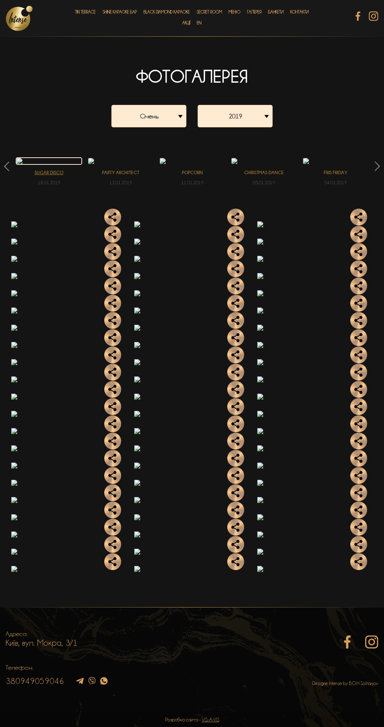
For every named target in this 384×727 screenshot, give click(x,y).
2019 (235, 116)
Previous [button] (6, 166)
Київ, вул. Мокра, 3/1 (42, 642)
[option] (49, 171)
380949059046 (35, 680)
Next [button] (377, 166)
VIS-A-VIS (210, 719)
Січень (149, 116)
